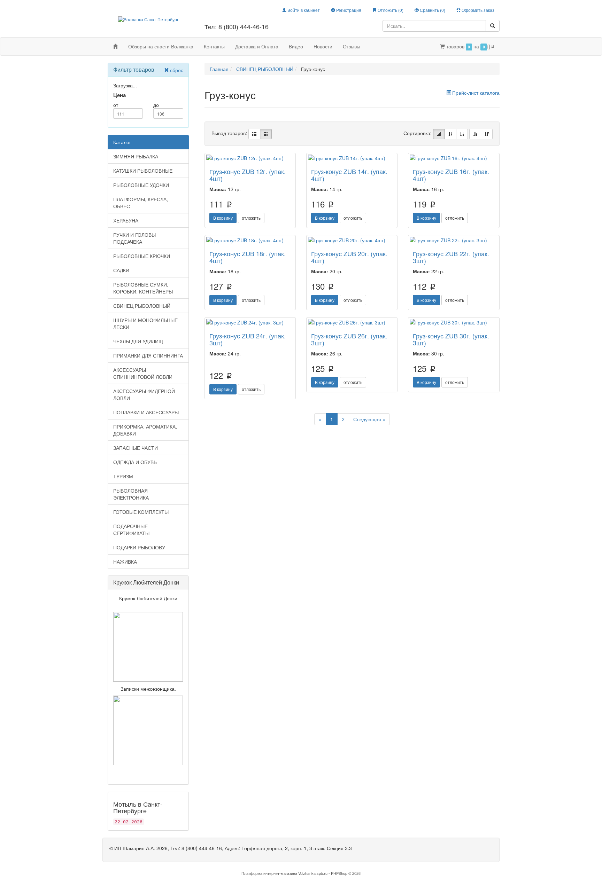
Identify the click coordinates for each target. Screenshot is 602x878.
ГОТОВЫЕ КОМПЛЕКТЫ (141, 511)
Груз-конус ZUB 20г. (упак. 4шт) (349, 257)
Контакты (214, 46)
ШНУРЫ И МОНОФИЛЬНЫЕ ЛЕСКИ (145, 323)
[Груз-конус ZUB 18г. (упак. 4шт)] (250, 240)
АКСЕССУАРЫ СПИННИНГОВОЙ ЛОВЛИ (142, 373)
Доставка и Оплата (256, 46)
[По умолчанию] (439, 134)
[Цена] (462, 134)
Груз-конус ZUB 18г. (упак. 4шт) (247, 257)
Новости (323, 46)
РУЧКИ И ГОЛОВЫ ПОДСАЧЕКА (134, 238)
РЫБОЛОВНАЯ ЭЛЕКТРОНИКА (131, 494)
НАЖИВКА (125, 561)
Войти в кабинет (303, 10)
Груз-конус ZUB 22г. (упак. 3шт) (451, 257)
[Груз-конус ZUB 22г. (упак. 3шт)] (453, 240)
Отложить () (390, 10)
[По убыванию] (487, 134)
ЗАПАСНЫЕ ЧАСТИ (135, 447)
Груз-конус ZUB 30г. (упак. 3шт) (451, 339)
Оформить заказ (477, 10)
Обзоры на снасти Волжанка (160, 46)
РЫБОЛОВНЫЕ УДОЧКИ (141, 184)
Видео (296, 46)
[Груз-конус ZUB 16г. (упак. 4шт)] (453, 158)
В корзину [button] (223, 218)
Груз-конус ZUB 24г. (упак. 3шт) (247, 339)
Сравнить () (432, 10)
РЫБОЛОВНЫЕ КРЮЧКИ (141, 255)
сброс (176, 69)
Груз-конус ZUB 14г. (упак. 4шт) (349, 175)
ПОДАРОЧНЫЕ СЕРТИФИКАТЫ (131, 529)
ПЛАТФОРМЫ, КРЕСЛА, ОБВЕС (140, 203)
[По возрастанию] (475, 134)
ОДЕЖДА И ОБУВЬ (135, 461)
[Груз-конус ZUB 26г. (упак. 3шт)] (352, 322)
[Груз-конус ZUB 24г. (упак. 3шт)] (250, 322)
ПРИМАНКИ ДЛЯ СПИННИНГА (148, 355)
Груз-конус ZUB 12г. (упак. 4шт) (247, 175)
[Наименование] (450, 134)
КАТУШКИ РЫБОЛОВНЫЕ (142, 170)
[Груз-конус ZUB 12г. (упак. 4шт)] (250, 158)
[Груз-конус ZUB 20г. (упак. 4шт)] (352, 240)
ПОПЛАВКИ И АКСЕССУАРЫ (146, 412)
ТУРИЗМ (123, 476)
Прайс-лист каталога (476, 92)
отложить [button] (251, 218)
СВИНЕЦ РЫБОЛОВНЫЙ (141, 305)
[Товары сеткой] (266, 134)
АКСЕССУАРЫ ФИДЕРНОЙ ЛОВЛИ (144, 394)
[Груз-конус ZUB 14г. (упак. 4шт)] (352, 158)
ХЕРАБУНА (125, 220)
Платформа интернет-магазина (269, 873)
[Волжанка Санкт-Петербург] (148, 19)
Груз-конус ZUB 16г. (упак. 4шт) (451, 175)
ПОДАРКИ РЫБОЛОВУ (139, 547)
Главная (219, 68)
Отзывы (351, 46)
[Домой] (115, 46)
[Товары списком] (254, 134)
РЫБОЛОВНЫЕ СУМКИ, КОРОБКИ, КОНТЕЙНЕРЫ (143, 288)
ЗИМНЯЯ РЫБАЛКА (135, 156)
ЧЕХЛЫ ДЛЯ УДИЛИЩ (138, 341)
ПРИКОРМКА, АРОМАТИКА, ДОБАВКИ (145, 430)
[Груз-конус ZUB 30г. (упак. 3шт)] (453, 322)
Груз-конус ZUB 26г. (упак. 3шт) (349, 339)
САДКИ (121, 270)
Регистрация (348, 10)
